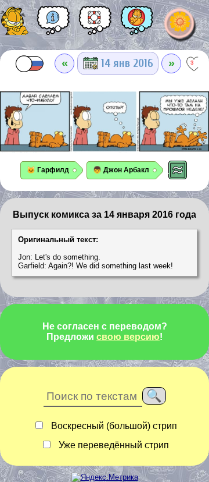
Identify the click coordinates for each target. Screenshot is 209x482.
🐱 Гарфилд (48, 170)
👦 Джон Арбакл (121, 170)
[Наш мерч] (137, 24)
